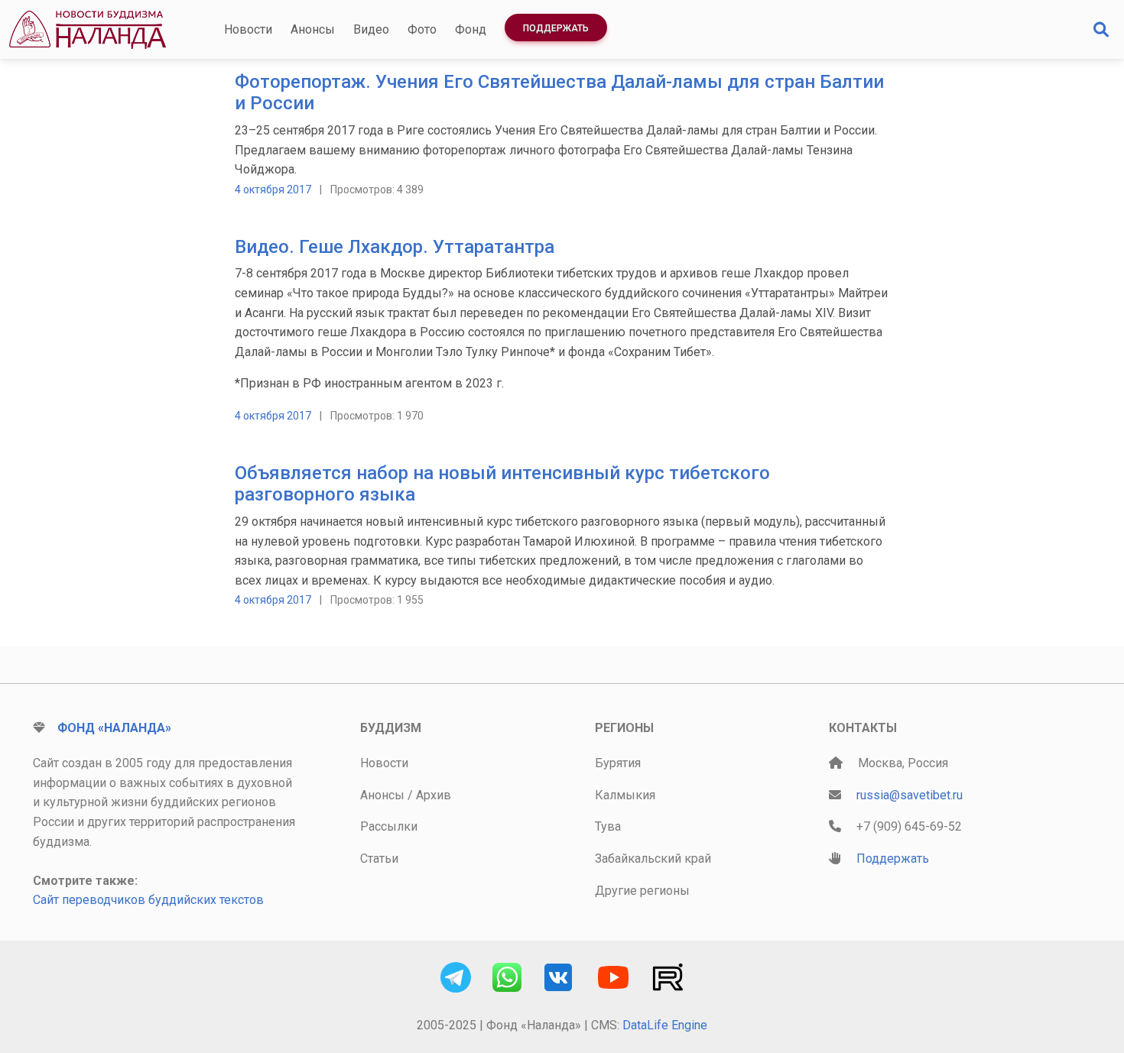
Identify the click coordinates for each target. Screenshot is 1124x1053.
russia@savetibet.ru (909, 795)
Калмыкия (625, 795)
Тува (608, 826)
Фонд (470, 29)
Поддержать (556, 28)
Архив (433, 795)
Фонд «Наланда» (114, 728)
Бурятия (618, 763)
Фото (422, 29)
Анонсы (313, 29)
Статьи (379, 858)
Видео (371, 29)
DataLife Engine (664, 1025)
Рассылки (388, 826)
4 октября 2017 (273, 189)
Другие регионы (642, 890)
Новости (248, 29)
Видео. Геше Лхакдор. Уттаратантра (394, 247)
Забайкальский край (653, 858)
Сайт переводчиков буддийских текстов (148, 900)
